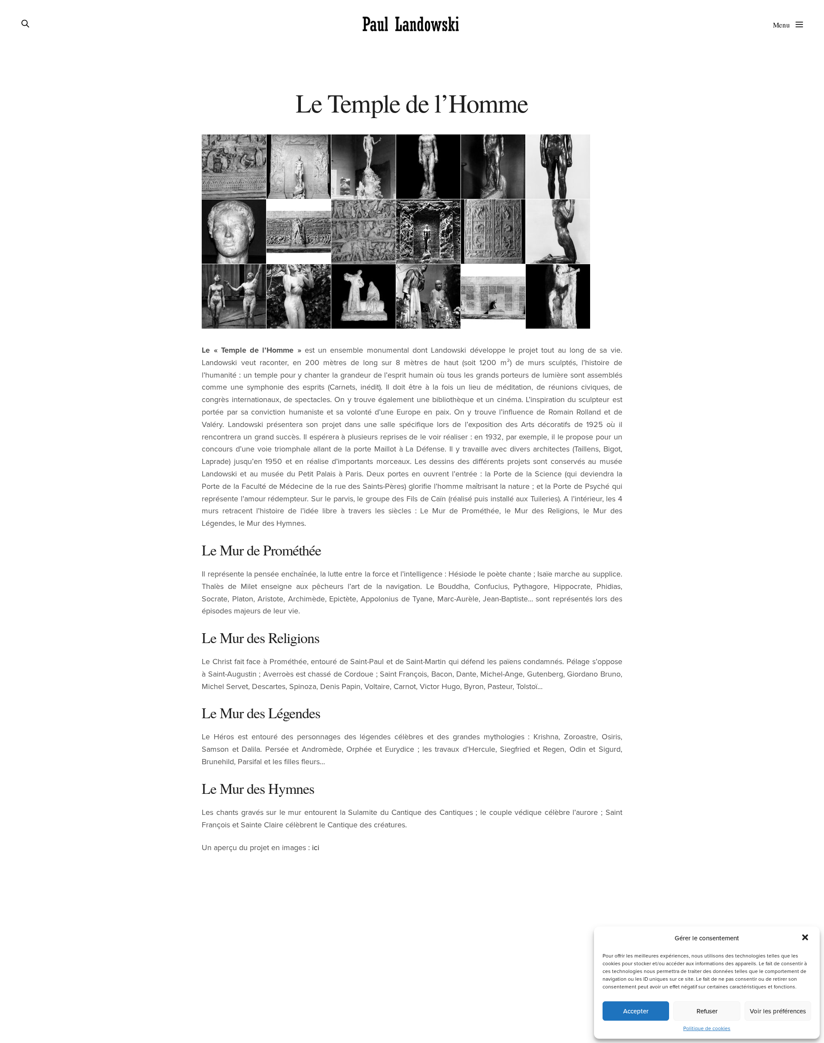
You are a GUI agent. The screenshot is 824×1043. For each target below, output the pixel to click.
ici (315, 847)
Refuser (707, 1011)
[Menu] (797, 24)
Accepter (635, 1011)
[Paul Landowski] (410, 25)
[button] (806, 938)
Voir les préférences (778, 1011)
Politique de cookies (706, 1028)
